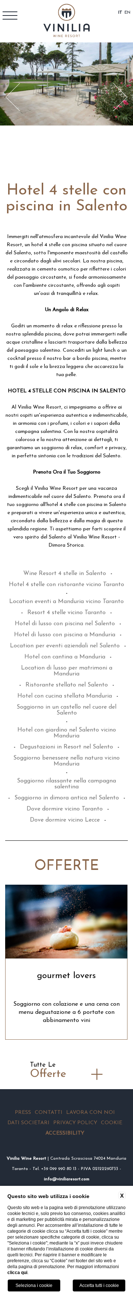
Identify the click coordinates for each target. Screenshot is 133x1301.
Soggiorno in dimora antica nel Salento (66, 798)
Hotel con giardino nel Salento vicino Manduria (66, 733)
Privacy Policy (75, 1123)
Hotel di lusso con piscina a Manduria (64, 635)
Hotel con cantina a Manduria (64, 657)
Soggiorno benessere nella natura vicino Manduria (66, 761)
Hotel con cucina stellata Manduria (64, 696)
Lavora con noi (90, 1112)
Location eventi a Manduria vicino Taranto (66, 602)
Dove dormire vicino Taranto (65, 809)
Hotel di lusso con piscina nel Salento (65, 624)
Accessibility (64, 1133)
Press (23, 1112)
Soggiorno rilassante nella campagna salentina (66, 784)
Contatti (48, 1112)
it (120, 12)
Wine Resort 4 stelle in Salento (64, 573)
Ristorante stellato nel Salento (66, 685)
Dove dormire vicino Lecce (65, 820)
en (127, 12)
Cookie (111, 1123)
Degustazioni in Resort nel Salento (66, 747)
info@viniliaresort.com (66, 1179)
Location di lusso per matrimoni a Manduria (66, 671)
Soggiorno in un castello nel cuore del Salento (66, 710)
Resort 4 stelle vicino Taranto (66, 613)
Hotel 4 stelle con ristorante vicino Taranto (66, 585)
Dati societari (28, 1123)
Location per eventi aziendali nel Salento (65, 646)
